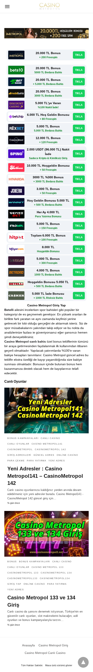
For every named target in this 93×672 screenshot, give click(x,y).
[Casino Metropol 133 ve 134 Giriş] (46, 534)
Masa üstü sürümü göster (58, 665)
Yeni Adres (56, 460)
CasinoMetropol (20, 449)
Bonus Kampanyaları (22, 438)
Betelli (9, 310)
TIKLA (79, 54)
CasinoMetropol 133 (22, 573)
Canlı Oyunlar (18, 444)
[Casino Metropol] (49, 6)
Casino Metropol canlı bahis (25, 341)
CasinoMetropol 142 (50, 449)
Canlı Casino (50, 438)
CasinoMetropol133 (22, 578)
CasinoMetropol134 (55, 578)
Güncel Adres (44, 455)
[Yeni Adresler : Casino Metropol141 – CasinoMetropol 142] (46, 410)
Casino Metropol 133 (48, 567)
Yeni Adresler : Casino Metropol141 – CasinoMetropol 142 (45, 476)
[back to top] (83, 662)
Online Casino (67, 455)
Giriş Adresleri (19, 455)
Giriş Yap (14, 584)
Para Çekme (16, 460)
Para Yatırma (36, 460)
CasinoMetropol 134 (56, 573)
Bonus (12, 561)
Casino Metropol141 (47, 444)
